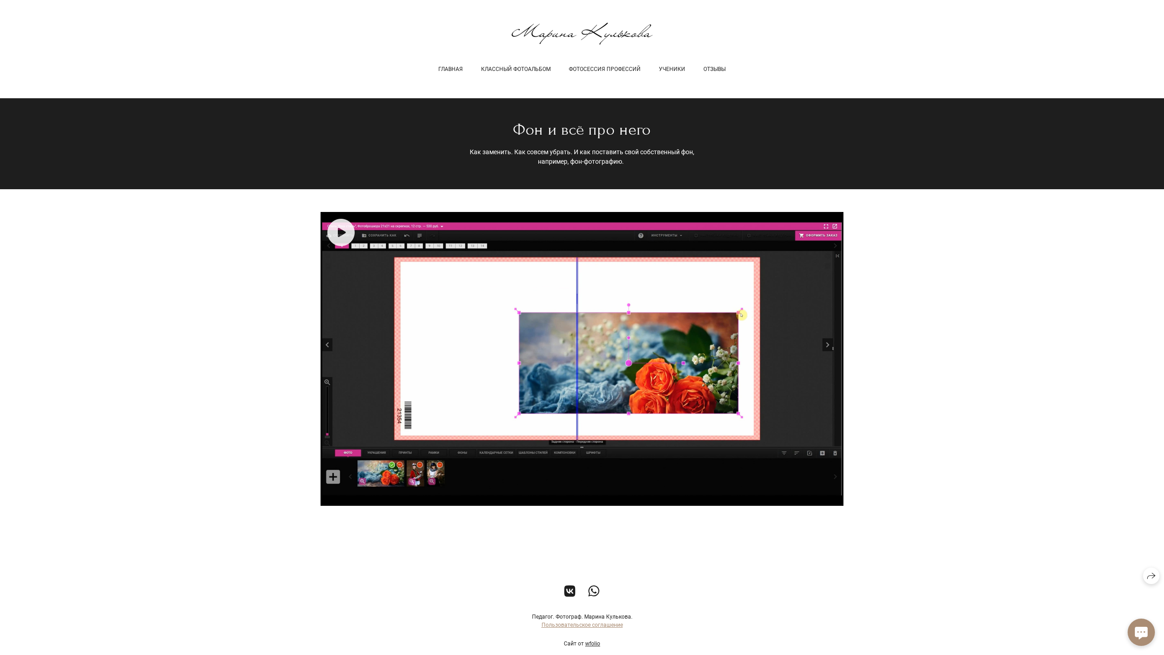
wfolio (592, 643)
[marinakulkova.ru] (582, 34)
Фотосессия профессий (605, 69)
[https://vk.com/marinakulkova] (570, 591)
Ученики (672, 69)
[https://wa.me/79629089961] (594, 591)
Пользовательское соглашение (582, 625)
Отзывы (714, 69)
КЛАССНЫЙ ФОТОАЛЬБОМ (516, 69)
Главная (450, 69)
